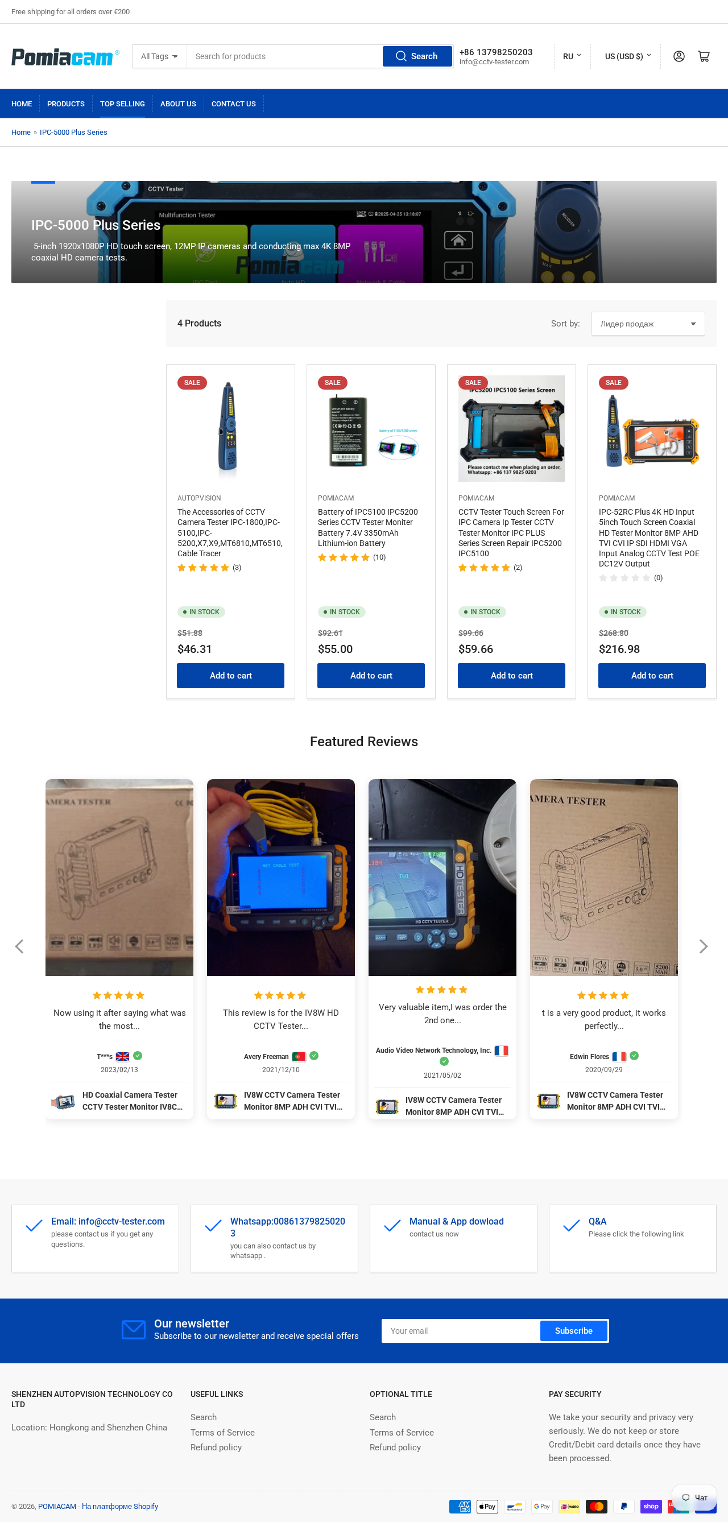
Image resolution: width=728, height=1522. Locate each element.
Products (66, 104)
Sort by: (565, 324)
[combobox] (320, 56)
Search (424, 56)
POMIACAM (336, 498)
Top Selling (122, 104)
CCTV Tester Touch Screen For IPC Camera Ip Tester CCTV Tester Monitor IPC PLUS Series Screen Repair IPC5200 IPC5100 (511, 532)
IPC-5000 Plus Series (73, 132)
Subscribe (574, 1331)
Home (21, 104)
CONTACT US (234, 104)
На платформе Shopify (120, 1506)
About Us (178, 104)
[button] (24, 953)
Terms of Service (223, 1433)
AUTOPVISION (199, 498)
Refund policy (216, 1447)
